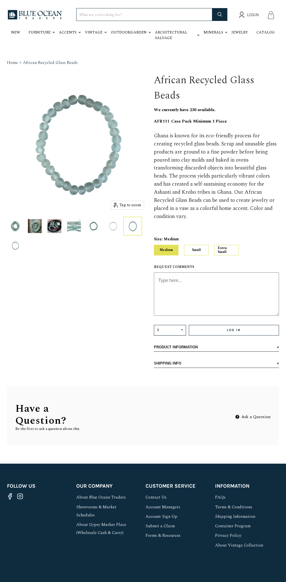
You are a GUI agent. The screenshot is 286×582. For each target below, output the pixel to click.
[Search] (219, 14)
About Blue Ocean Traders (101, 497)
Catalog (265, 32)
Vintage (94, 32)
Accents (68, 32)
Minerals (213, 32)
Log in (234, 330)
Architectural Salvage (171, 35)
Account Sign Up (161, 516)
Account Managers (163, 507)
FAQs (220, 497)
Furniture (39, 32)
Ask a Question (255, 417)
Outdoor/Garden (129, 32)
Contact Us (156, 497)
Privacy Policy (228, 535)
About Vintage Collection (239, 545)
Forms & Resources (163, 535)
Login (253, 14)
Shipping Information (235, 516)
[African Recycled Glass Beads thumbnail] (15, 226)
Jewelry (240, 32)
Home (12, 62)
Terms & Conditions (233, 507)
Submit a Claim (160, 526)
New (15, 32)
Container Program (233, 526)
